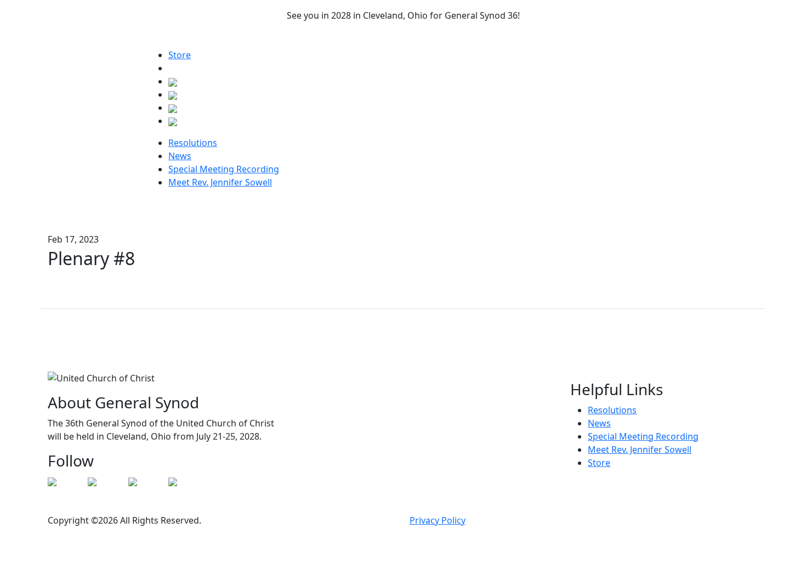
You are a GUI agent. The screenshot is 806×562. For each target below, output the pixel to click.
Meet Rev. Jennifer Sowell (220, 182)
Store (179, 55)
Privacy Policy (438, 520)
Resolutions (192, 143)
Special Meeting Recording (223, 169)
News (179, 156)
